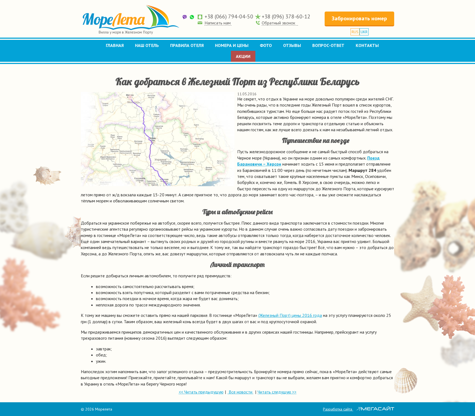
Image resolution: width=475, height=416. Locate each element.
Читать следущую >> (277, 392)
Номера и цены (231, 45)
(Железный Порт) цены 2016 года (290, 315)
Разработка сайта (338, 409)
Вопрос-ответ (328, 45)
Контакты (367, 45)
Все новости (240, 392)
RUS (355, 31)
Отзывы (292, 45)
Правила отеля (187, 45)
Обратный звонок (278, 23)
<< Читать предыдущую (201, 392)
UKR (364, 31)
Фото (266, 45)
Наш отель (147, 45)
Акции (243, 56)
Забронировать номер (359, 18)
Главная (115, 45)
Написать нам (218, 23)
